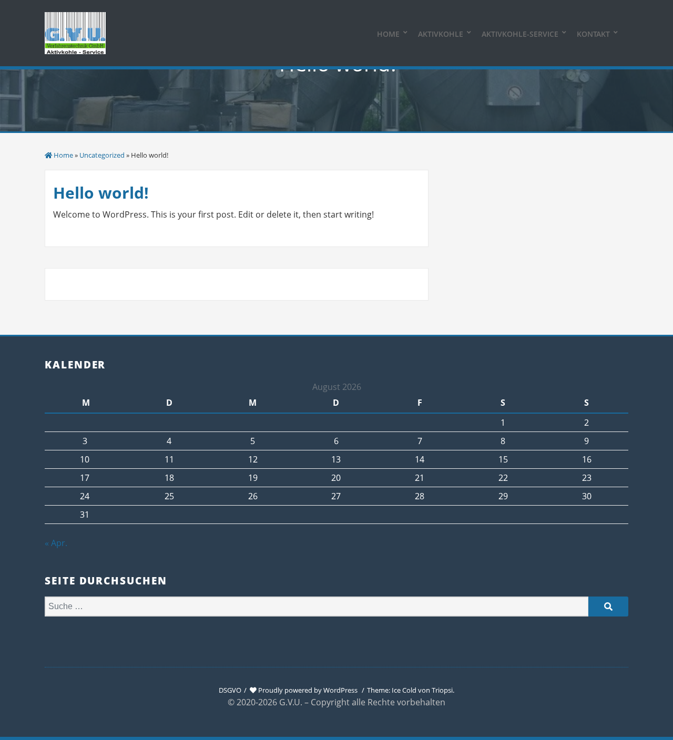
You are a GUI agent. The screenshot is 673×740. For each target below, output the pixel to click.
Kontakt (593, 34)
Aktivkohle (440, 34)
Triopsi (442, 690)
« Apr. (56, 543)
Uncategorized (102, 155)
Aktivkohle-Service (520, 34)
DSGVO (230, 690)
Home (388, 34)
